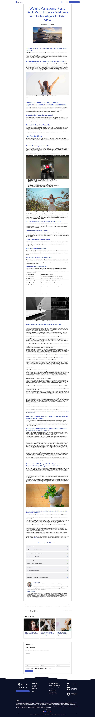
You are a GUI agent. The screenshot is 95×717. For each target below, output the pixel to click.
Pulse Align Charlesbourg (54, 687)
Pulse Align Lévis (52, 688)
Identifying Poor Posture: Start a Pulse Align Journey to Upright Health (31, 634)
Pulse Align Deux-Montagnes (54, 685)
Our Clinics (61, 357)
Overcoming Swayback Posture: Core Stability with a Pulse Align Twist (47, 634)
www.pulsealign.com (49, 411)
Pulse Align (36, 537)
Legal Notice (40, 597)
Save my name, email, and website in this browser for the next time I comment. (38, 668)
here (61, 153)
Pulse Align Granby (52, 692)
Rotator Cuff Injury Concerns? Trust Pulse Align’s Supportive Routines (63, 634)
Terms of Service (55, 714)
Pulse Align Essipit (52, 690)
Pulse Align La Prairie (53, 693)
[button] (30, 611)
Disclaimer (18, 700)
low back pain (57, 66)
